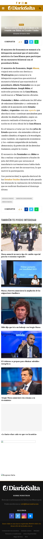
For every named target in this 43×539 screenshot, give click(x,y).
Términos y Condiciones (13, 534)
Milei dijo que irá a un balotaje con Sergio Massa (20, 327)
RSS (26, 537)
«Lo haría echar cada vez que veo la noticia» (19, 434)
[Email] (30, 515)
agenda (32, 110)
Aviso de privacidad (29, 534)
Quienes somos (26, 531)
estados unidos (7, 198)
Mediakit (36, 531)
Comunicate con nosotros (10, 531)
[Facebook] (11, 515)
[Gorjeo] (17, 515)
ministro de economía (24, 198)
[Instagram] (24, 515)
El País (21, 24)
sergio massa (7, 202)
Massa (36, 68)
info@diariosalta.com (30, 504)
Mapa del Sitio (18, 537)
